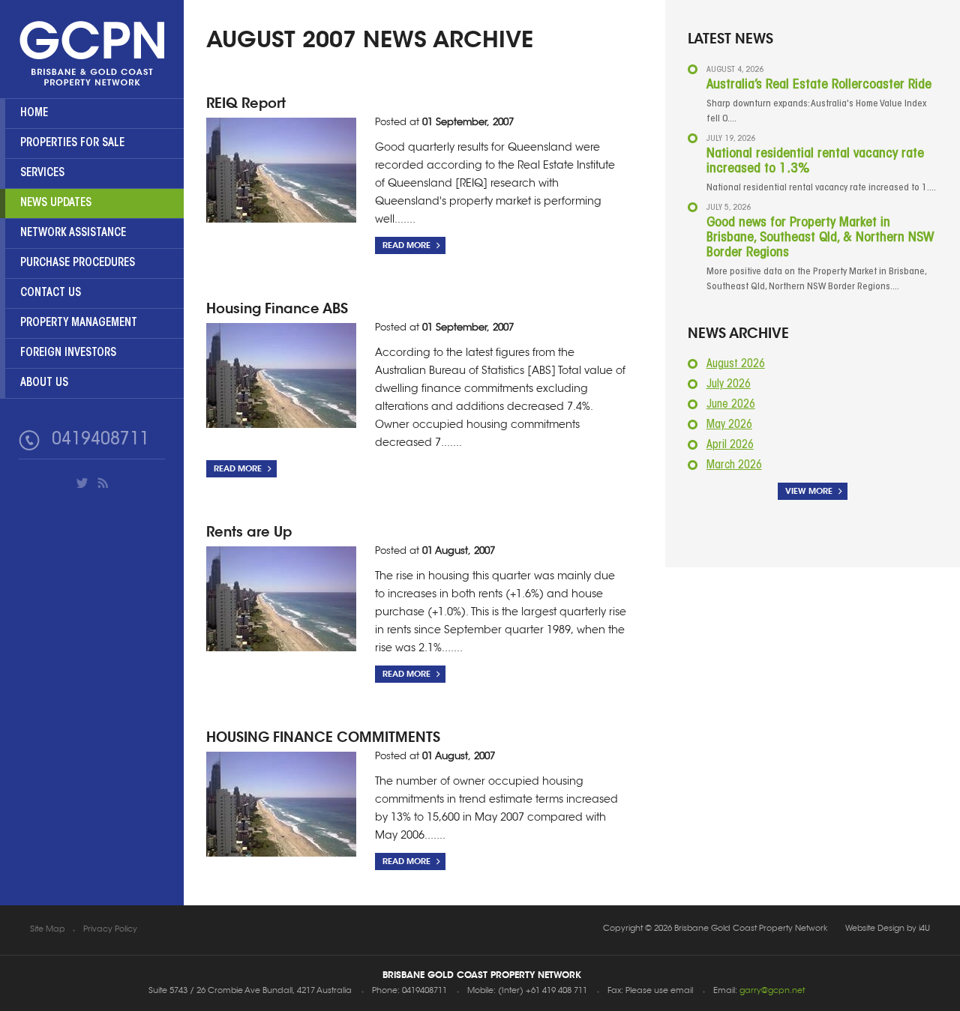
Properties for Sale (72, 143)
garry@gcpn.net (772, 991)
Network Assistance (73, 233)
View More (808, 491)
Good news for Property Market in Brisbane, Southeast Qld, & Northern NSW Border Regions (820, 238)
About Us (44, 383)
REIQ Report (246, 103)
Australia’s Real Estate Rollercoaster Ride (819, 85)
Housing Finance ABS (277, 308)
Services (42, 173)
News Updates (56, 203)
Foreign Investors (68, 353)
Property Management (78, 323)
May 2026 (729, 425)
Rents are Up (249, 531)
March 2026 (734, 465)
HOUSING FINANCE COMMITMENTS (323, 737)
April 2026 (730, 445)
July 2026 (728, 384)
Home (34, 113)
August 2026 (735, 364)
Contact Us (50, 293)
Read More (406, 245)
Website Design (874, 929)
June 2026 (730, 405)
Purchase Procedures (77, 263)
